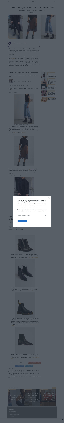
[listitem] (32, 215)
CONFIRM (22, 221)
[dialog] (32, 211)
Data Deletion (26, 224)
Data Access (32, 224)
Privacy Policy (38, 224)
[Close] (49, 198)
